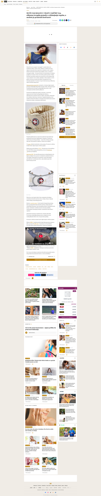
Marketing (43, 489)
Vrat (52, 266)
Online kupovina (29, 266)
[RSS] (70, 47)
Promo (28, 19)
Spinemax (39, 266)
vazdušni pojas (33, 203)
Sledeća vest (50, 256)
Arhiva (50, 489)
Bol (42, 266)
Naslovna (28, 7)
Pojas (27, 268)
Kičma (49, 266)
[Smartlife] (55, 487)
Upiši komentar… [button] (32, 332)
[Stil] (2, 1)
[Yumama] (64, 487)
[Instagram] (64, 47)
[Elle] (43, 487)
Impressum (39, 489)
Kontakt (47, 489)
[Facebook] (61, 47)
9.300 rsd (36, 223)
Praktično (45, 268)
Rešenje (39, 268)
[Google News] (74, 47)
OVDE (39, 148)
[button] (55, 20)
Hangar (34, 266)
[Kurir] (31, 487)
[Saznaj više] (75, 358)
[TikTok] (67, 47)
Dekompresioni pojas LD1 (32, 85)
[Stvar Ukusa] (69, 487)
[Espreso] (40, 487)
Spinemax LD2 (30, 154)
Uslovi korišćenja (61, 489)
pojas (29, 144)
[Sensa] (59, 487)
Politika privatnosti (54, 489)
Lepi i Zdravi (33, 7)
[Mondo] (35, 487)
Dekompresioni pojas (33, 268)
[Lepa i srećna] (51, 487)
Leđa (45, 266)
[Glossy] (47, 487)
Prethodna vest (31, 256)
